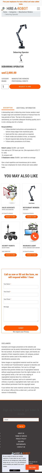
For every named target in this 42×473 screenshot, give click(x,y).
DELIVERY (21, 441)
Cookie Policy (14, 462)
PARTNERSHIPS (21, 444)
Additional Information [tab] (25, 108)
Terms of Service (21, 436)
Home (5, 12)
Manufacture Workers (26, 12)
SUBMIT (21, 328)
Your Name (7, 284)
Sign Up (21, 426)
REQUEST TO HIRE (25, 87)
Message (6, 307)
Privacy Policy (21, 439)
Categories (12, 12)
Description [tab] (8, 108)
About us (21, 433)
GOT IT (14, 470)
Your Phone (7, 299)
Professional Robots (20, 81)
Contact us (21, 447)
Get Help (32, 467)
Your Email (7, 291)
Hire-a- (17, 8)
